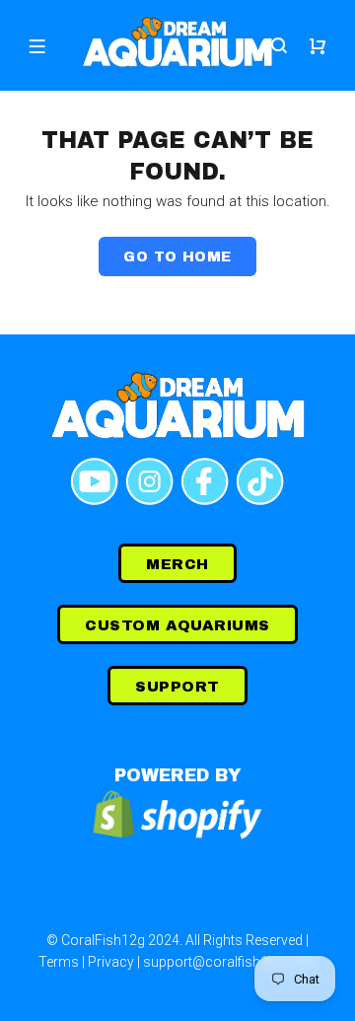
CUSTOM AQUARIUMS (177, 625)
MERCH (177, 564)
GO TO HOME (177, 257)
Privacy (111, 962)
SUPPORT (177, 686)
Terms (58, 962)
